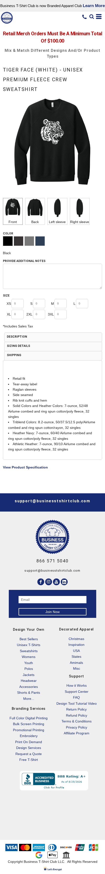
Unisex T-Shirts (28, 645)
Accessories (28, 687)
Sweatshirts (29, 651)
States (76, 656)
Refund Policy (76, 715)
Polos (28, 669)
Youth (28, 663)
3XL (51, 314)
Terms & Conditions (77, 721)
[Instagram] (48, 581)
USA (76, 651)
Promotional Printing (28, 730)
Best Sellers (29, 639)
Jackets (28, 675)
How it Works (76, 685)
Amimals (76, 663)
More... (28, 699)
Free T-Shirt (28, 760)
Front (13, 222)
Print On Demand (28, 742)
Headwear (29, 681)
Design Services (28, 748)
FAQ (76, 697)
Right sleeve (79, 222)
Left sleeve (57, 222)
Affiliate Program (76, 733)
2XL (29, 314)
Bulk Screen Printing (28, 724)
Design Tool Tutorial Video (76, 703)
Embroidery (29, 736)
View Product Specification (25, 467)
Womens (28, 657)
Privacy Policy (76, 727)
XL (9, 314)
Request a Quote (28, 754)
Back (35, 222)
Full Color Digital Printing (29, 718)
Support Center (76, 692)
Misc (76, 668)
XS (9, 304)
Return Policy (76, 709)
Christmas (76, 639)
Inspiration (76, 645)
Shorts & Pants (28, 692)
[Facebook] (40, 581)
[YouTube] (56, 581)
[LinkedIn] (64, 581)
